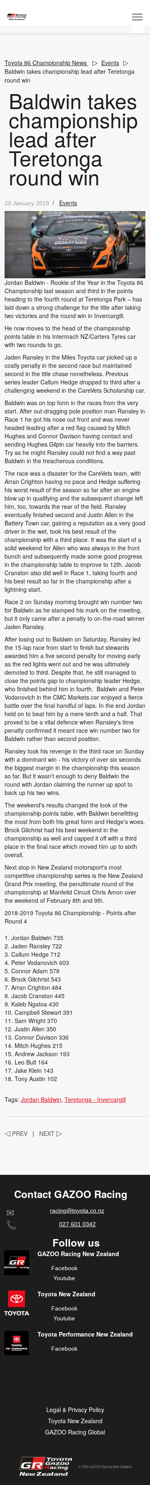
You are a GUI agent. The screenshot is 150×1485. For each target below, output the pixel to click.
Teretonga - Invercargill (95, 1099)
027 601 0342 (77, 1224)
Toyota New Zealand (75, 1420)
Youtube (64, 1278)
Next (50, 1133)
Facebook (64, 1268)
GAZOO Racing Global (75, 1432)
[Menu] (137, 16)
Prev (16, 1133)
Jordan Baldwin (41, 1099)
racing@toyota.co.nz (77, 1210)
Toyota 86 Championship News (46, 62)
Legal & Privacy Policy (75, 1409)
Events (110, 62)
